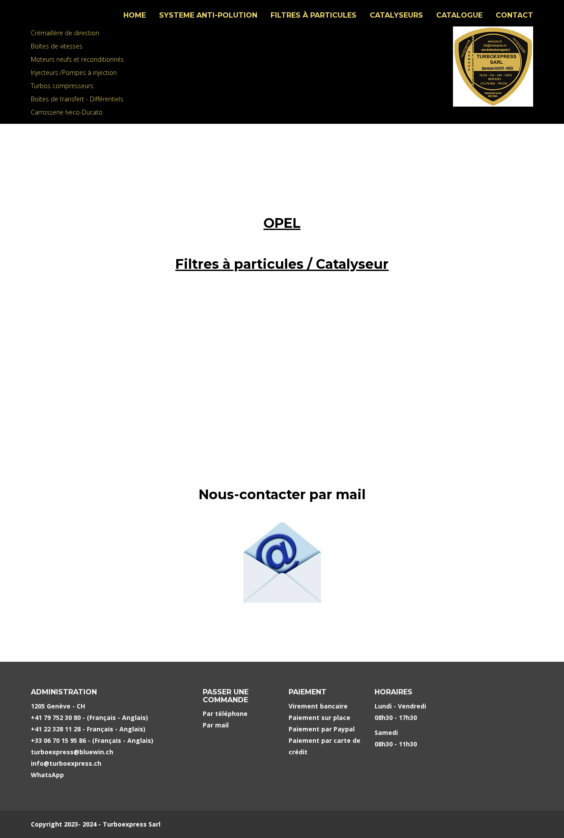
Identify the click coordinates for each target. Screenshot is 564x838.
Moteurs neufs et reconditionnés (77, 59)
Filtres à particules (313, 15)
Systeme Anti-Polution (208, 15)
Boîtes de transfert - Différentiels (77, 99)
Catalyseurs (396, 15)
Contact (514, 15)
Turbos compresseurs (62, 86)
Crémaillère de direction (65, 33)
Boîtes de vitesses (56, 46)
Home (134, 15)
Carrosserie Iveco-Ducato (67, 112)
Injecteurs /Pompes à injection (74, 72)
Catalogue (459, 15)
